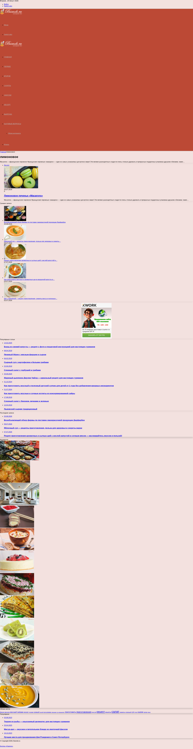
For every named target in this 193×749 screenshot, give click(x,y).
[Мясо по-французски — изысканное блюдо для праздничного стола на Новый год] (19, 459)
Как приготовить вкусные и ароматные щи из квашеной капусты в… (29, 279)
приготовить (70, 712)
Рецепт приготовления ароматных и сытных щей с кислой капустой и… (30, 260)
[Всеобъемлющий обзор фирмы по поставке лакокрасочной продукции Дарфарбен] (15, 220)
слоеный (128, 712)
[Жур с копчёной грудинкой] (17, 549)
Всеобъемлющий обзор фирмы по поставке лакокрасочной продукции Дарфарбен (35, 222)
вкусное (7, 712)
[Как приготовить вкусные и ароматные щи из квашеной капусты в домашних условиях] (15, 278)
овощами (54, 712)
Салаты (7, 85)
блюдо (2, 712)
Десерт (7, 105)
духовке (31, 712)
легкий (41, 712)
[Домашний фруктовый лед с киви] (17, 640)
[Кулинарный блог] (11, 14)
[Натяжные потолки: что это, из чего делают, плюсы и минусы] (19, 504)
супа (136, 712)
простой (94, 712)
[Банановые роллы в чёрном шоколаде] (17, 527)
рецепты (108, 712)
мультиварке (47, 712)
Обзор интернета (14, 133)
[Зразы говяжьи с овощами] (17, 685)
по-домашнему (61, 712)
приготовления (83, 712)
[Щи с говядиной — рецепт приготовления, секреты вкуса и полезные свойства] (15, 297)
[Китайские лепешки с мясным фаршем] (17, 617)
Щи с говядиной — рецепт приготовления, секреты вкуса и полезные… (30, 298)
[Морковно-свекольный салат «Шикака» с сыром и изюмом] (17, 595)
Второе (7, 76)
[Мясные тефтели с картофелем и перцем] (15, 482)
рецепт (101, 711)
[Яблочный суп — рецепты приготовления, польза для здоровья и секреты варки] (15, 239)
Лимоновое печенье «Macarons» (23, 195)
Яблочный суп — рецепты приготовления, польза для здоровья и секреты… (32, 241)
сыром (140, 712)
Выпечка (8, 114)
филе (149, 712)
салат (115, 711)
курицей (36, 712)
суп (132, 712)
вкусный (13, 712)
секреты (122, 712)
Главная (3, 152)
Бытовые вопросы (12, 124)
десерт (26, 712)
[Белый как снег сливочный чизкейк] (17, 572)
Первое (7, 66)
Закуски (7, 95)
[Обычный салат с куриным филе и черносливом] (17, 662)
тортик (145, 712)
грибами (20, 712)
